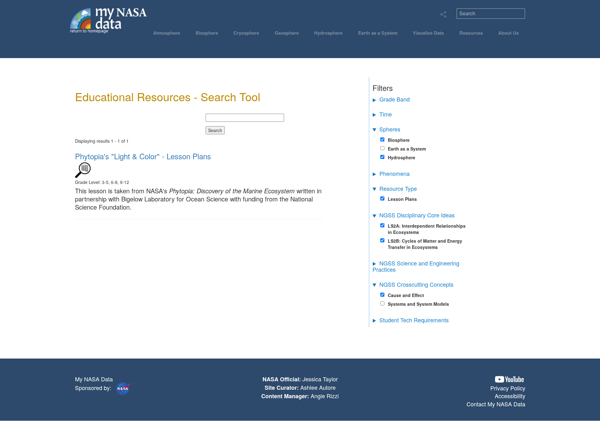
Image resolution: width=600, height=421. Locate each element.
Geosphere (287, 32)
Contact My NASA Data (496, 404)
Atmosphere (166, 32)
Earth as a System (378, 32)
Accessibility (510, 396)
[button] (509, 379)
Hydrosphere (328, 32)
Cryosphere (246, 32)
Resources (471, 32)
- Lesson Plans (143, 156)
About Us (508, 32)
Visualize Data (428, 32)
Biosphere (207, 32)
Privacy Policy (507, 388)
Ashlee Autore (318, 387)
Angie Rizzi (325, 396)
